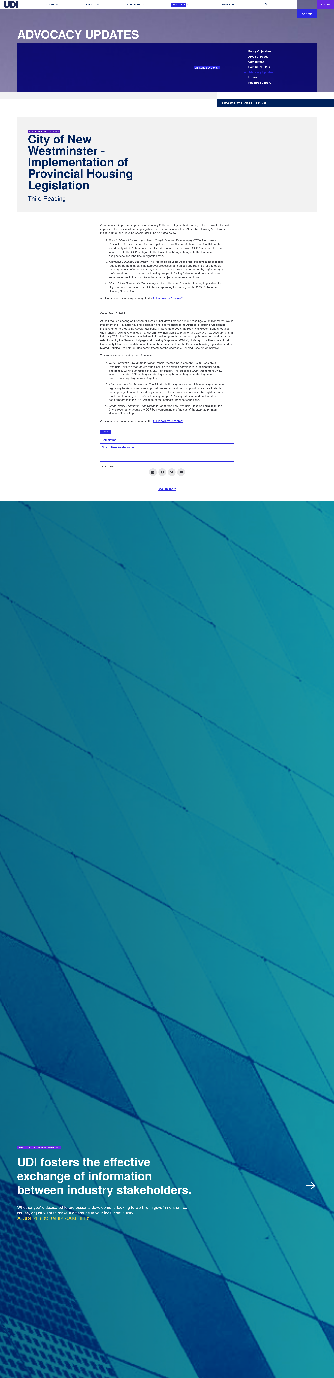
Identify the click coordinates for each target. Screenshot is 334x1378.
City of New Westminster (118, 447)
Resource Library (259, 83)
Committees (256, 62)
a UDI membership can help (53, 1218)
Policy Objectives (259, 51)
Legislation (109, 440)
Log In (325, 4)
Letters (253, 77)
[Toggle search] (266, 4)
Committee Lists (259, 67)
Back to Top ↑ (167, 488)
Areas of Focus (258, 56)
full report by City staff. (168, 298)
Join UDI (307, 13)
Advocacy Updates (260, 72)
